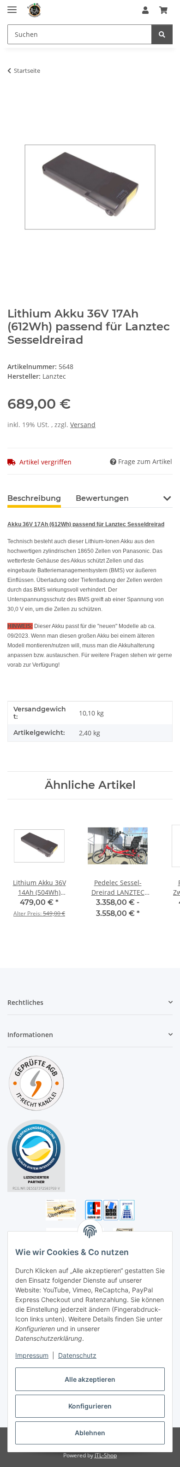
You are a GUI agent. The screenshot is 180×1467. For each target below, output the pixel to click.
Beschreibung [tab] (34, 498)
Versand (83, 424)
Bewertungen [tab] (102, 498)
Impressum (31, 1355)
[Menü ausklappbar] (12, 6)
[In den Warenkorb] (14, 99)
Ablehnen (90, 1433)
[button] (145, 10)
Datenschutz (77, 1355)
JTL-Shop (106, 1455)
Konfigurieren (90, 1406)
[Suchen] (162, 34)
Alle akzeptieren (90, 1379)
